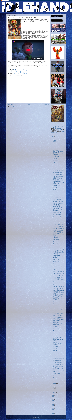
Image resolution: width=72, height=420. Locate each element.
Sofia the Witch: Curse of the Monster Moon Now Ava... (58, 245)
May (53, 388)
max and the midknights (21, 76)
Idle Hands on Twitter (56, 125)
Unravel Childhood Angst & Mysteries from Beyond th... (58, 293)
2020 (53, 399)
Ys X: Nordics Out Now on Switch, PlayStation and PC (58, 177)
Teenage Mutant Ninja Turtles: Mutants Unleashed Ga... (57, 316)
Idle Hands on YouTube (59, 126)
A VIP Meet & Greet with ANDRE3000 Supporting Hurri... (58, 160)
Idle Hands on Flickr (60, 134)
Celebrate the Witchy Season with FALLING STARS (58, 346)
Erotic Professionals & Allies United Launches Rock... (58, 365)
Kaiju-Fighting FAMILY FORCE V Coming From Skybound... (58, 164)
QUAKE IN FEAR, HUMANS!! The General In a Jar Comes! (58, 295)
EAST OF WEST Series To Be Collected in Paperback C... (57, 175)
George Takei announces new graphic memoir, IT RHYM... (58, 156)
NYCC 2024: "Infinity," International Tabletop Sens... (58, 356)
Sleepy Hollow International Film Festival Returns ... (58, 375)
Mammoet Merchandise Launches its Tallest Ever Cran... (58, 371)
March (54, 391)
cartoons (15, 76)
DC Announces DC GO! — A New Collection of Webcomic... (58, 261)
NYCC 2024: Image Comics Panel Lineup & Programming (58, 289)
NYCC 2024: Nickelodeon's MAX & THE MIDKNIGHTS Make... (58, 214)
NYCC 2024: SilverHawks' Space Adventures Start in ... (58, 278)
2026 (53, 136)
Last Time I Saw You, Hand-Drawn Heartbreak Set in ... (58, 324)
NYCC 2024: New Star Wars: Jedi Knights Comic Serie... (58, 233)
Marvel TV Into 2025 (56, 150)
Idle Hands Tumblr (58, 128)
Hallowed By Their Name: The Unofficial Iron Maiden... (57, 168)
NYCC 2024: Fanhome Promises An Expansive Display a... (58, 276)
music (26, 76)
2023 (53, 395)
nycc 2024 (40, 76)
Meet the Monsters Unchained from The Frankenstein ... (58, 146)
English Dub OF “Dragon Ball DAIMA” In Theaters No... (58, 271)
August (54, 384)
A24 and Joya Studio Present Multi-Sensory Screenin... (58, 208)
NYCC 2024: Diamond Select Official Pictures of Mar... (58, 187)
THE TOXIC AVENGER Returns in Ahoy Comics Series (58, 360)
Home (28, 104)
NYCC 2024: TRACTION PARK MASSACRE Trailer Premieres (58, 200)
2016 (53, 404)
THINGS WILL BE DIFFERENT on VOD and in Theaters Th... (58, 381)
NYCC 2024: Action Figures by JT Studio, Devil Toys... (58, 259)
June (54, 387)
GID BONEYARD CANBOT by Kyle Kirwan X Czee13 (58, 204)
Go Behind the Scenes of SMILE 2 (58, 336)
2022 (53, 396)
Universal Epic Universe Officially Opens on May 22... (58, 241)
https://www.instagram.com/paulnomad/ (20, 70)
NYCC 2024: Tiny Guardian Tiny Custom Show (57, 297)
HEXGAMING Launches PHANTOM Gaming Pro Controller (58, 185)
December (54, 140)
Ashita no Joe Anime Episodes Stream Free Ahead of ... (58, 154)
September (54, 383)
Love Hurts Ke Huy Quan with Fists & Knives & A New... (58, 202)
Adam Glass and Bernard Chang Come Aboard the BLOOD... (58, 181)
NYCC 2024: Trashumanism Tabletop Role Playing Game (58, 210)
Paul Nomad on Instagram (57, 127)
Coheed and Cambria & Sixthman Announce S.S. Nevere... (58, 231)
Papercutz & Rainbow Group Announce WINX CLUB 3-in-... (58, 303)
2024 (53, 139)
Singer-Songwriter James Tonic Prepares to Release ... (57, 255)
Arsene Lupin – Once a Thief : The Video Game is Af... (58, 239)
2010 (53, 412)
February (54, 392)
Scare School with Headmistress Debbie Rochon (58, 148)
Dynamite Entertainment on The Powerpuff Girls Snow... (57, 328)
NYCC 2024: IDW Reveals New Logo (58, 249)
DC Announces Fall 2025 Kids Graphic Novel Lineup (57, 379)
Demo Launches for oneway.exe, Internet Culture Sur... (58, 197)
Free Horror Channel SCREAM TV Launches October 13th (58, 354)
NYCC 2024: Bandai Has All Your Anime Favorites (58, 193)
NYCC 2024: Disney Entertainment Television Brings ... (58, 318)
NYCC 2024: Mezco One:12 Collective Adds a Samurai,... (58, 220)
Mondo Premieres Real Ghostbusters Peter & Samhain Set (58, 166)
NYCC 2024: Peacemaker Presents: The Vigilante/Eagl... (58, 224)
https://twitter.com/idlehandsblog (19, 72)
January (54, 393)
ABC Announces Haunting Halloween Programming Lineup (58, 291)
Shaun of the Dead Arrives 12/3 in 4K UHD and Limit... (58, 326)
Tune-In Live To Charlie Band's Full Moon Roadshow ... (58, 195)
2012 (53, 409)
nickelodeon (36, 76)
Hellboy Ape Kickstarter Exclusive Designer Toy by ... (58, 348)
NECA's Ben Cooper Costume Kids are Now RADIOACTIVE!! (58, 144)
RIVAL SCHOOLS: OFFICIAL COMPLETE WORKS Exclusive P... (58, 206)
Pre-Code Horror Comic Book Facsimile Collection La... (57, 243)
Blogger (38, 417)
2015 (53, 405)
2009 (53, 413)
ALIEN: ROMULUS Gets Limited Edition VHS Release (57, 222)
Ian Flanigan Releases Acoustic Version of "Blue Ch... (57, 179)
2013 (53, 408)
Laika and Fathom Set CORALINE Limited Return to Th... (58, 344)
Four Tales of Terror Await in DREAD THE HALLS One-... (58, 183)
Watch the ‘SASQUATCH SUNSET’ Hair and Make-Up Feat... (58, 212)
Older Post (46, 104)
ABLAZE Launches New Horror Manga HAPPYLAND (57, 305)
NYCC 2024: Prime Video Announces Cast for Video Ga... (58, 218)
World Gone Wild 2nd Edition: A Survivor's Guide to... (57, 332)
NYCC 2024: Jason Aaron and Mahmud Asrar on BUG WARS (58, 251)
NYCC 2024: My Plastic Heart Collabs (58, 279)
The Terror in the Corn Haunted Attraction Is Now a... (57, 191)
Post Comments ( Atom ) (15, 106)
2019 (53, 400)
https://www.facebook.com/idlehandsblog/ (18, 71)
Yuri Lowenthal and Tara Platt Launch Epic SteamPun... (58, 311)
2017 (53, 403)
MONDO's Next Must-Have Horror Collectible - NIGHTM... (58, 373)
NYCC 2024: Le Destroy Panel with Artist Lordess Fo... (58, 322)
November (54, 141)
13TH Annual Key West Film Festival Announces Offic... (58, 253)
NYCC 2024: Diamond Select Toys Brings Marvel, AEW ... (58, 313)
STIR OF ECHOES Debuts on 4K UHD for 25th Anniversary (58, 265)
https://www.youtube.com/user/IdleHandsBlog (20, 73)
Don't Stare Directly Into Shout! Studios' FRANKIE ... (57, 363)
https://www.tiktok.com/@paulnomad (19, 69)
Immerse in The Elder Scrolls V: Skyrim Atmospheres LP (57, 216)
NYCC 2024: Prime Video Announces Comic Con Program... (58, 320)
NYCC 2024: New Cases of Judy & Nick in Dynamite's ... (58, 267)
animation (11, 76)
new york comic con (30, 76)
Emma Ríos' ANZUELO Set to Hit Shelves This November (58, 152)
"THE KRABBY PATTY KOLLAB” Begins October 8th (57, 352)
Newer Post (10, 104)
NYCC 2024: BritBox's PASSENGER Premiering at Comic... (58, 307)
